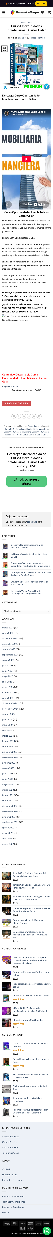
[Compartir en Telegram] (39, 416)
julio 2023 (7, 773)
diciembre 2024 (9, 703)
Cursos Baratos (9, 1142)
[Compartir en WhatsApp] (13, 416)
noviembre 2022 (10, 811)
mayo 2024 (7, 724)
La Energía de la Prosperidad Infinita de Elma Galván (29, 583)
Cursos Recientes (10, 1136)
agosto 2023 (8, 768)
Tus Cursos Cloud (10, 1152)
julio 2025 (7, 665)
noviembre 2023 (10, 757)
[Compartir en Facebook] (19, 416)
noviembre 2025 (10, 643)
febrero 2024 (8, 741)
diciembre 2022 (9, 805)
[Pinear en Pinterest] (34, 416)
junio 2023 (7, 778)
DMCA (5, 1212)
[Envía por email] (29, 416)
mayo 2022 (7, 833)
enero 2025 (7, 698)
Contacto (6, 1169)
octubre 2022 (8, 816)
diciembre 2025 (9, 638)
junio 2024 (7, 719)
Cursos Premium (10, 1147)
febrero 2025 (8, 692)
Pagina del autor (10, 386)
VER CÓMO (41, 4)
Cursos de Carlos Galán (38, 435)
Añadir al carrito (16, 403)
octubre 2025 (8, 649)
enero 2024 (7, 746)
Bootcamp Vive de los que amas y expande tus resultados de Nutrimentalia (30, 564)
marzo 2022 (8, 843)
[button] (4, 12)
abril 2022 (7, 838)
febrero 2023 (8, 795)
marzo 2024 (8, 735)
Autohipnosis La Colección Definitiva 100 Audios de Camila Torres (31, 573)
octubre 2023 (8, 762)
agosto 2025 (8, 660)
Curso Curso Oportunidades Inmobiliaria (32, 429)
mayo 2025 (7, 676)
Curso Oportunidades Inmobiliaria (17, 432)
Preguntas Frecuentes (12, 1180)
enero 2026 (7, 633)
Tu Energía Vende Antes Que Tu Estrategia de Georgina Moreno (26, 592)
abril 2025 (7, 681)
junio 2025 (7, 670)
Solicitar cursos (9, 1174)
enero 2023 (7, 800)
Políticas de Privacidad (13, 1196)
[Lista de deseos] (42, 12)
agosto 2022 (8, 827)
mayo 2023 (7, 784)
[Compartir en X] (24, 416)
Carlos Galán (10, 429)
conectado (32, 521)
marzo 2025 (8, 687)
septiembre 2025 (10, 654)
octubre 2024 (8, 714)
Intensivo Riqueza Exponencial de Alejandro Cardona (27, 546)
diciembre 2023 (9, 751)
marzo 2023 (8, 789)
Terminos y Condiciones (13, 1201)
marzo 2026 (8, 627)
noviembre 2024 (10, 708)
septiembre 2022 (10, 822)
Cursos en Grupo (37, 38)
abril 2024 (7, 730)
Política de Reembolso (13, 1207)
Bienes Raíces (26, 22)
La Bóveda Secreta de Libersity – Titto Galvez (29, 555)
